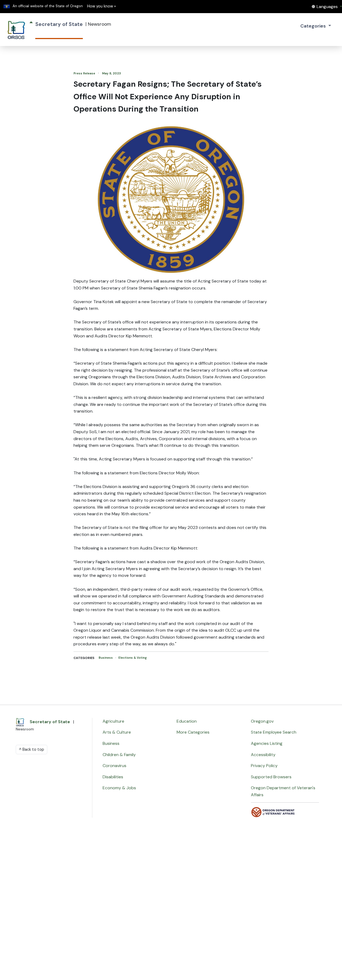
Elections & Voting (132, 658)
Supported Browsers (271, 777)
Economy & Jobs (119, 788)
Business (106, 658)
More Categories (193, 732)
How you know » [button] (101, 6)
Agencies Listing (266, 743)
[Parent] (31, 29)
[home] (16, 29)
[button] (327, 6)
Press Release (84, 73)
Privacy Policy (264, 765)
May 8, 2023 (111, 73)
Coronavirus (114, 765)
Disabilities (113, 777)
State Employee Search (273, 732)
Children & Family (119, 754)
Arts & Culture (117, 732)
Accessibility (263, 754)
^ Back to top (31, 749)
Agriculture (113, 721)
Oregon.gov (262, 721)
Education (187, 721)
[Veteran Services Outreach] (273, 812)
